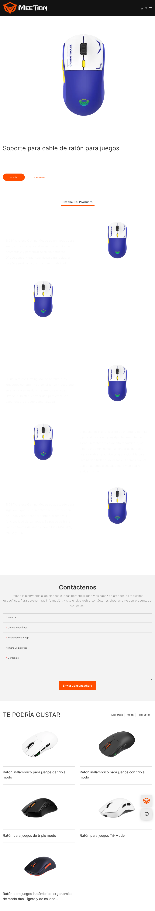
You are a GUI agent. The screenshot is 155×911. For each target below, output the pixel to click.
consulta (14, 177)
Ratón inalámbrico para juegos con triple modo (112, 774)
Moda (130, 714)
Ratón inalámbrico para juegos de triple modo (34, 774)
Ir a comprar (39, 177)
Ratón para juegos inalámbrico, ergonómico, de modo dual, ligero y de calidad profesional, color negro (38, 896)
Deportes (117, 714)
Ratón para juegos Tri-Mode (102, 835)
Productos (144, 714)
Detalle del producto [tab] (78, 202)
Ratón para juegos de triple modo (29, 835)
